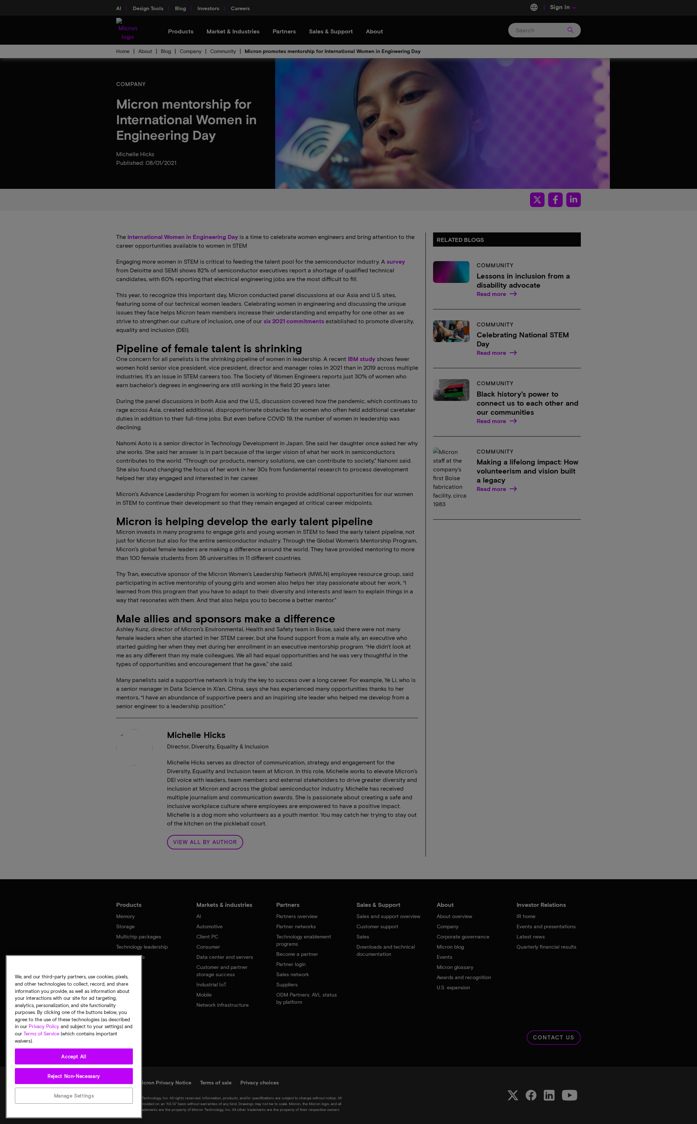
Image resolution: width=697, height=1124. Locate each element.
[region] (74, 1036)
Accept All (73, 1056)
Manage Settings (74, 1096)
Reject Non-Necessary (74, 1076)
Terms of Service (41, 1034)
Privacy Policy (44, 1027)
